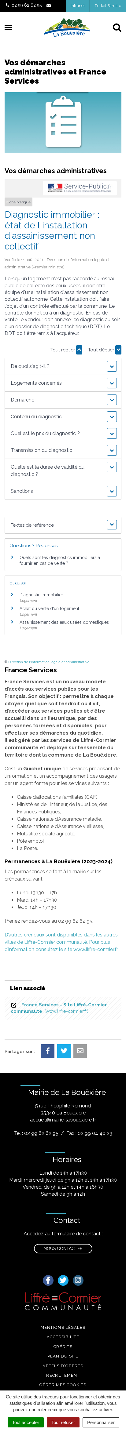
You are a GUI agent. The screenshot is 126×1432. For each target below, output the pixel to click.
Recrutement (63, 1375)
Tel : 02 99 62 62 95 (36, 1133)
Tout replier (63, 350)
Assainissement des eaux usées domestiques (64, 622)
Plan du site (63, 1356)
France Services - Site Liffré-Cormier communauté (59, 1008)
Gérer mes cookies (62, 1385)
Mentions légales (63, 1327)
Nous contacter (63, 1248)
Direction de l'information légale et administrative (48, 662)
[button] (63, 366)
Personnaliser (101, 1422)
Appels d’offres (63, 1366)
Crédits (63, 1346)
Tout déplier (101, 350)
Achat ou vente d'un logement (49, 608)
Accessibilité (63, 1337)
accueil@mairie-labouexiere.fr (63, 1120)
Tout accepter (25, 1422)
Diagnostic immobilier (41, 594)
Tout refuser (63, 1422)
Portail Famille (108, 5)
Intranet (78, 5)
